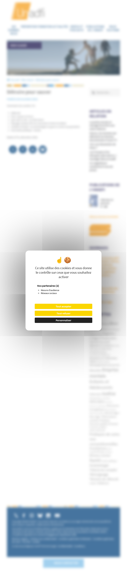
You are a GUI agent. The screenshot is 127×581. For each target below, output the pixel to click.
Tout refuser (63, 313)
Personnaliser (63, 320)
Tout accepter (63, 306)
